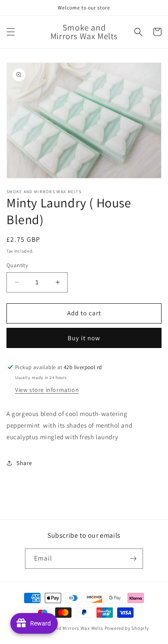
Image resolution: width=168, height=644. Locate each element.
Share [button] (24, 463)
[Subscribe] (133, 558)
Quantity (17, 265)
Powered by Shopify (127, 628)
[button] (10, 31)
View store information (47, 390)
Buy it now (84, 338)
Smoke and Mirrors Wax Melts (70, 628)
